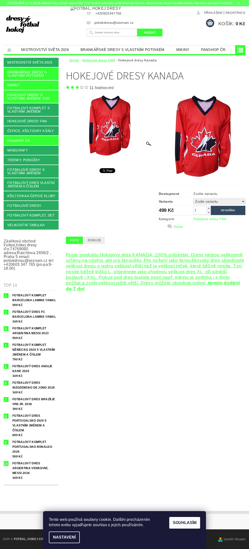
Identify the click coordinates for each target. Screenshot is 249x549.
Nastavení (64, 537)
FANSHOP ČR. (214, 50)
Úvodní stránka (9, 49)
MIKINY (182, 50)
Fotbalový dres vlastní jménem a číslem (31, 184)
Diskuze (94, 240)
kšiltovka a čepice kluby (31, 196)
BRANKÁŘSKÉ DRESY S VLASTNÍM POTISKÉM (122, 50)
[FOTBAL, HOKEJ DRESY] (44, 24)
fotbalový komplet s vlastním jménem (28, 109)
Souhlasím (184, 523)
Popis (74, 240)
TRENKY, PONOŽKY (23, 160)
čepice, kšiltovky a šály (30, 131)
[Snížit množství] (208, 212)
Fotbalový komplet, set (31, 215)
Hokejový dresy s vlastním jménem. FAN (28, 96)
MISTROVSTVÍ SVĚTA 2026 (45, 50)
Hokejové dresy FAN (27, 121)
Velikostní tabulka (26, 225)
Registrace (235, 13)
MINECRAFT (17, 150)
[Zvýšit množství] (208, 208)
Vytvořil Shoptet (234, 539)
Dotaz (178, 227)
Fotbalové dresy (24, 206)
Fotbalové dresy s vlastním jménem (25, 171)
